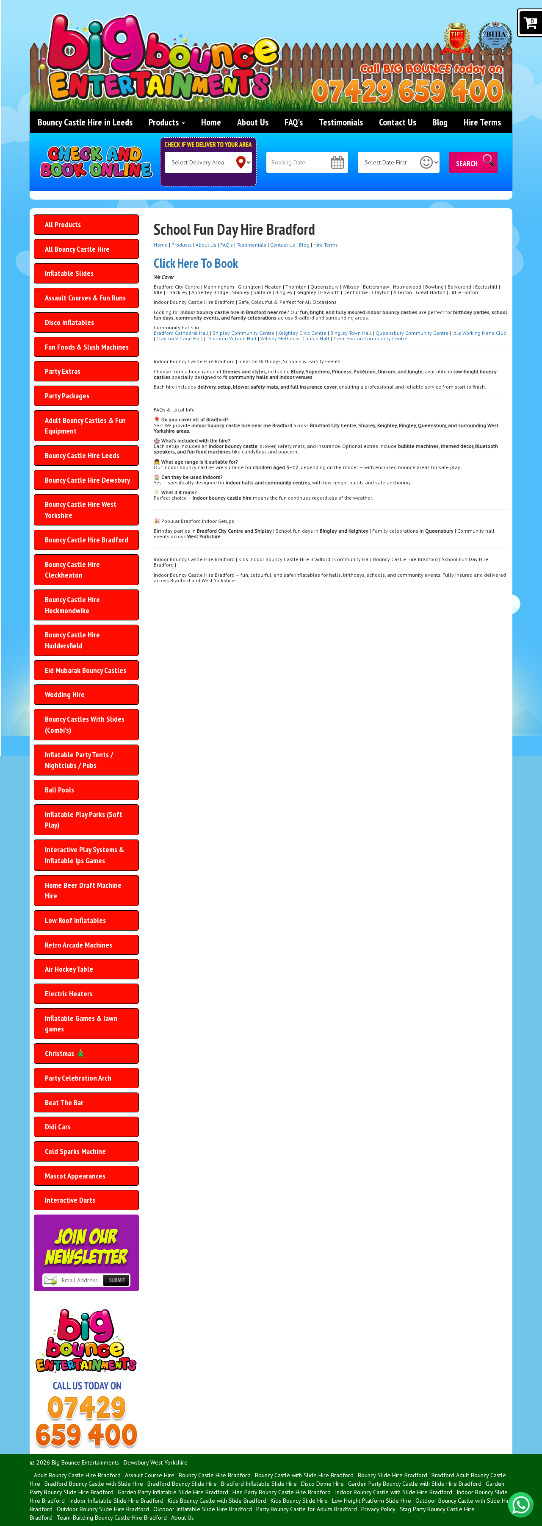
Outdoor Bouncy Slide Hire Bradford (103, 1509)
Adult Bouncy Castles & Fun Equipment (85, 425)
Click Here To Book (196, 263)
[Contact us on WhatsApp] (521, 1505)
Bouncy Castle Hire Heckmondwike (72, 605)
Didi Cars (58, 1126)
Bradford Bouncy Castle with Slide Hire (93, 1483)
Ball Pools (59, 790)
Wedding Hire (65, 694)
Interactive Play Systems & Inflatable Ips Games (84, 855)
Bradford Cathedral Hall (181, 333)
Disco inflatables (69, 322)
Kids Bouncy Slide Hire (299, 1500)
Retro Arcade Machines (78, 945)
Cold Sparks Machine (75, 1151)
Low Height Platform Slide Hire (371, 1500)
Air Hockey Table (69, 969)
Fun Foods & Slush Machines (87, 347)
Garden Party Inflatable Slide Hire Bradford (173, 1492)
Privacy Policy (378, 1509)
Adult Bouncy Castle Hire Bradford (77, 1475)
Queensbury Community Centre (412, 333)
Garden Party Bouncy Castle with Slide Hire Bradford (414, 1483)
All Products (63, 224)
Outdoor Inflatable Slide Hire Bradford (202, 1509)
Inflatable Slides (69, 273)
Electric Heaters (69, 993)
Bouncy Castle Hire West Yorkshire (80, 509)
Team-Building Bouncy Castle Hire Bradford (112, 1517)
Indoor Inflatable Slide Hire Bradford (116, 1500)
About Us (252, 122)
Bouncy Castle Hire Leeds (82, 455)
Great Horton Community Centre (370, 338)
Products (165, 122)
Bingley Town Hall (351, 333)
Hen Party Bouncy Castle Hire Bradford (281, 1492)
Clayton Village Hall (179, 338)
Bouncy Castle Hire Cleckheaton (72, 569)
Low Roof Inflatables (75, 920)
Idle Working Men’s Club (479, 333)
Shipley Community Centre (243, 333)
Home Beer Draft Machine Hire (83, 890)
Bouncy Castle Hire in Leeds (85, 122)
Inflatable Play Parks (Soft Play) (83, 819)
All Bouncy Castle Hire (77, 249)
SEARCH (467, 163)
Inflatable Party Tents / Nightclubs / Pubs (79, 760)
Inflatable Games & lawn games (81, 1023)
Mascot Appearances (75, 1176)
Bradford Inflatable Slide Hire (259, 1483)
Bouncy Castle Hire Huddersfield (72, 640)
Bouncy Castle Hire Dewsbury (87, 480)
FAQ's (294, 122)
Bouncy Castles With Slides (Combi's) (84, 724)
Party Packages (67, 395)
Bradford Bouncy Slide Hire (182, 1483)
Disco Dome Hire (322, 1483)
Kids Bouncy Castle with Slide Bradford (217, 1500)
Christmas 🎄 (65, 1053)
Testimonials (341, 122)
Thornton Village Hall (232, 338)
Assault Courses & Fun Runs (85, 298)
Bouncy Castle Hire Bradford (86, 540)
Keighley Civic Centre (302, 333)
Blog (440, 122)
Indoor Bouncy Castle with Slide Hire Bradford (393, 1492)
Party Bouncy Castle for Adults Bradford (306, 1509)
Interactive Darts (70, 1200)
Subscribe (115, 1286)
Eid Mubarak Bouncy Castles (85, 670)
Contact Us (397, 122)
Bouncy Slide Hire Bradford (392, 1475)
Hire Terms (482, 122)
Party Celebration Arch (78, 1078)
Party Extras (62, 371)
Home (211, 122)
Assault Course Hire (149, 1475)
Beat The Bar (64, 1102)
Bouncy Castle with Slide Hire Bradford (304, 1475)
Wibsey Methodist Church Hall (294, 338)
